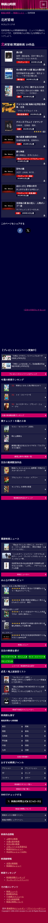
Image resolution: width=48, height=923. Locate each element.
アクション (6, 768)
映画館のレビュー (13, 866)
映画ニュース (12, 891)
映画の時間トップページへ (12, 820)
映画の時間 (5, 13)
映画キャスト (19, 13)
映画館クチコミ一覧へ (23, 784)
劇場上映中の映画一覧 (23, 457)
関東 (27, 726)
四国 (27, 745)
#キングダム (6, 661)
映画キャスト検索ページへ (12, 815)
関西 (4, 731)
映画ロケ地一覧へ (23, 789)
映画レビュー (23, 645)
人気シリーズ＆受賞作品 (16, 847)
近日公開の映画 (12, 844)
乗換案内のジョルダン (16, 908)
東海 (27, 731)
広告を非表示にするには (35, 310)
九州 (4, 750)
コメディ (5, 778)
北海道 (4, 736)
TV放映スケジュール (15, 897)
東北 (27, 736)
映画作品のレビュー (14, 849)
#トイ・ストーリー (36, 657)
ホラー (27, 778)
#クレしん (22, 657)
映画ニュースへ (23, 574)
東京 (4, 726)
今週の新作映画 (12, 841)
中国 (4, 745)
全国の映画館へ (23, 757)
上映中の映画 (12, 839)
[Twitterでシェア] (28, 230)
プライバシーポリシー (36, 908)
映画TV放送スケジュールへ (23, 710)
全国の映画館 (12, 863)
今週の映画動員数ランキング (13, 415)
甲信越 (4, 741)
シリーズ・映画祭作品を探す (23, 666)
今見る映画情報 (12, 899)
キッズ (27, 773)
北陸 (27, 741)
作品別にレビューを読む (16, 852)
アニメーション (31, 768)
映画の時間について (23, 809)
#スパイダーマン (8, 657)
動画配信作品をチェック (23, 498)
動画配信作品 (12, 894)
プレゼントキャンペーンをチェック (23, 374)
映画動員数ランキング (15, 877)
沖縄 (27, 750)
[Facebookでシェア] (20, 230)
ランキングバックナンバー (17, 880)
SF (3, 773)
